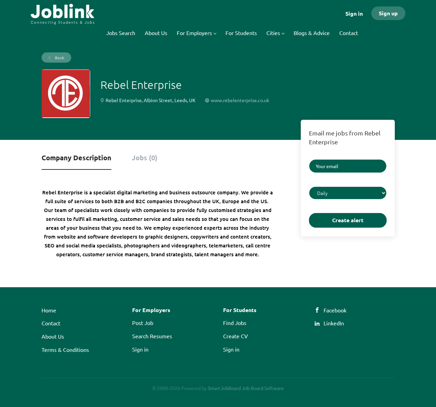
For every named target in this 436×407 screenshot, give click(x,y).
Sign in (354, 13)
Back (59, 57)
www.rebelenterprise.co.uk (240, 100)
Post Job (142, 322)
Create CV (235, 335)
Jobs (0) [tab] (144, 157)
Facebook (335, 310)
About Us (53, 336)
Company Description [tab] (76, 157)
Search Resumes (152, 335)
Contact (51, 323)
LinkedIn (334, 323)
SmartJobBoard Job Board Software (246, 388)
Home (49, 310)
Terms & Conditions (65, 349)
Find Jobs (234, 322)
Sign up (388, 13)
